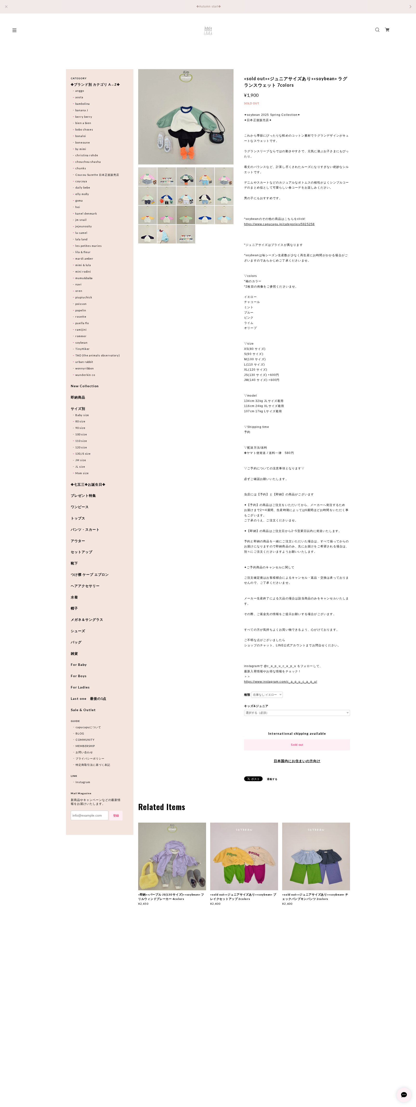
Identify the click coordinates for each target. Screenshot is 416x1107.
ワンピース (80, 507)
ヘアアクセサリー (85, 586)
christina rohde (86, 155)
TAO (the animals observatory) (97, 355)
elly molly (82, 194)
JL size (80, 466)
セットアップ (81, 552)
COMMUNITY (85, 739)
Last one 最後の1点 (88, 699)
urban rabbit (84, 361)
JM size (80, 460)
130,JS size (83, 453)
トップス (78, 518)
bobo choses (84, 129)
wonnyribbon (84, 368)
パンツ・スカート (85, 529)
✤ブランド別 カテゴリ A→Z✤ (95, 84)
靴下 (74, 563)
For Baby (79, 665)
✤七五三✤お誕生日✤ (88, 484)
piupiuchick (83, 297)
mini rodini (83, 271)
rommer (81, 336)
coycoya (81, 181)
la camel (81, 232)
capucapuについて (88, 727)
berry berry (83, 116)
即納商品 (78, 397)
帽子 (74, 608)
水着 (74, 597)
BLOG (80, 733)
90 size (80, 427)
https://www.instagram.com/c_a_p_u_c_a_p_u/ (280, 681)
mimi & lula (83, 265)
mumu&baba (84, 278)
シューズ (78, 631)
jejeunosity (83, 226)
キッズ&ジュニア (256, 706)
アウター (78, 541)
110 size (81, 440)
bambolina (82, 103)
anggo (79, 90)
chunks (80, 168)
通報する (272, 779)
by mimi (80, 149)
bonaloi (80, 136)
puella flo (82, 323)
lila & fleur (83, 252)
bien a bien (83, 122)
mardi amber (84, 258)
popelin (80, 310)
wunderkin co (85, 374)
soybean (81, 342)
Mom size (82, 473)
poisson (81, 303)
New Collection (85, 386)
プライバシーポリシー (90, 758)
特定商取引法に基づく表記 (93, 764)
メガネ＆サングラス (87, 620)
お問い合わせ (84, 752)
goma (79, 200)
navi (78, 284)
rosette (80, 316)
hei (77, 207)
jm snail (81, 219)
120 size (81, 447)
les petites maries (88, 245)
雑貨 (74, 653)
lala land (81, 239)
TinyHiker (82, 348)
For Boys (79, 676)
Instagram (83, 782)
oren (78, 290)
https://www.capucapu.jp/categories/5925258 (279, 224)
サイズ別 (78, 409)
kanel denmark (86, 213)
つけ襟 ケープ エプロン (90, 574)
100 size (81, 434)
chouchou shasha (88, 161)
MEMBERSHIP (85, 745)
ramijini (81, 329)
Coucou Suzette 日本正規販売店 (97, 174)
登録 (116, 815)
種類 (247, 694)
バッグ (76, 642)
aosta (79, 97)
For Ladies (80, 687)
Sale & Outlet (83, 710)
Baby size (82, 415)
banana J (81, 110)
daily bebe (83, 187)
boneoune (82, 142)
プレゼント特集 (83, 496)
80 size (80, 421)
